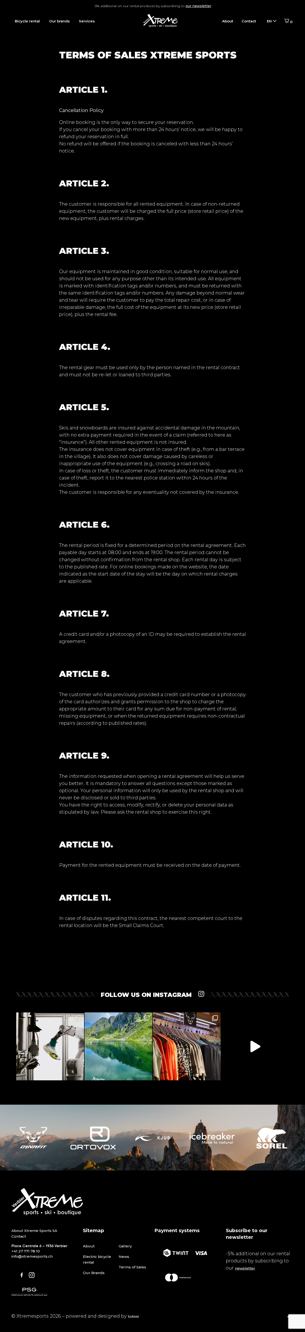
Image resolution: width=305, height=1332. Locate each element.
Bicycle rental (27, 21)
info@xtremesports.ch (32, 1256)
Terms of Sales (132, 1267)
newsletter (245, 1268)
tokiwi (133, 1316)
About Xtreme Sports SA (34, 1230)
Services (87, 21)
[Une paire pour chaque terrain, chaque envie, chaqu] (255, 1046)
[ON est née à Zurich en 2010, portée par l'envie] (50, 1046)
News (124, 1256)
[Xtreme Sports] (160, 21)
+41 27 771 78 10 (25, 1251)
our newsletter (198, 6)
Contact (249, 21)
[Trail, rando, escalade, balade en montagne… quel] (187, 1046)
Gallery (125, 1246)
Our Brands (94, 1273)
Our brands (59, 21)
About (227, 21)
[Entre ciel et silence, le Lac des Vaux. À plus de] (118, 1046)
